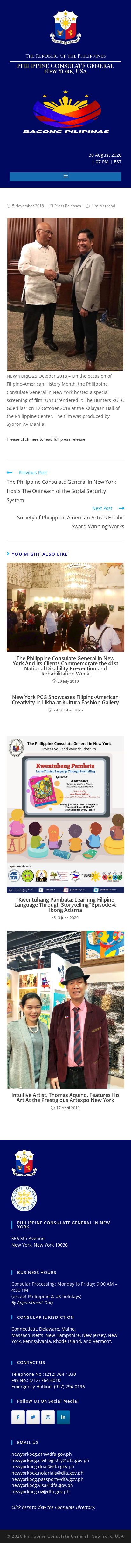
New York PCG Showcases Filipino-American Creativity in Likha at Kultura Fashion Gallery (65, 700)
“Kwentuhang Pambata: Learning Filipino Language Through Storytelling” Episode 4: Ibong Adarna (65, 904)
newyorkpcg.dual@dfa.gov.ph (42, 1466)
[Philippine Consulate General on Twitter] (33, 1417)
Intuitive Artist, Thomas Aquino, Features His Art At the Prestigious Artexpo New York (65, 1097)
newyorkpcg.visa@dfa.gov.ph (42, 1485)
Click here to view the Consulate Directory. (53, 1507)
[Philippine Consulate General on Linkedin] (63, 1417)
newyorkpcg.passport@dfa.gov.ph (47, 1479)
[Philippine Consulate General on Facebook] (18, 1417)
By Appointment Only (32, 1302)
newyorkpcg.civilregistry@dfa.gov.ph (50, 1460)
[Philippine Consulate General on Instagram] (48, 1417)
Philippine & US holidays (54, 1296)
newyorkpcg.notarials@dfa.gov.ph (47, 1473)
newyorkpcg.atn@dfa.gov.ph (41, 1454)
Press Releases (67, 206)
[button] (65, 176)
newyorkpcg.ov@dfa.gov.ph (40, 1492)
